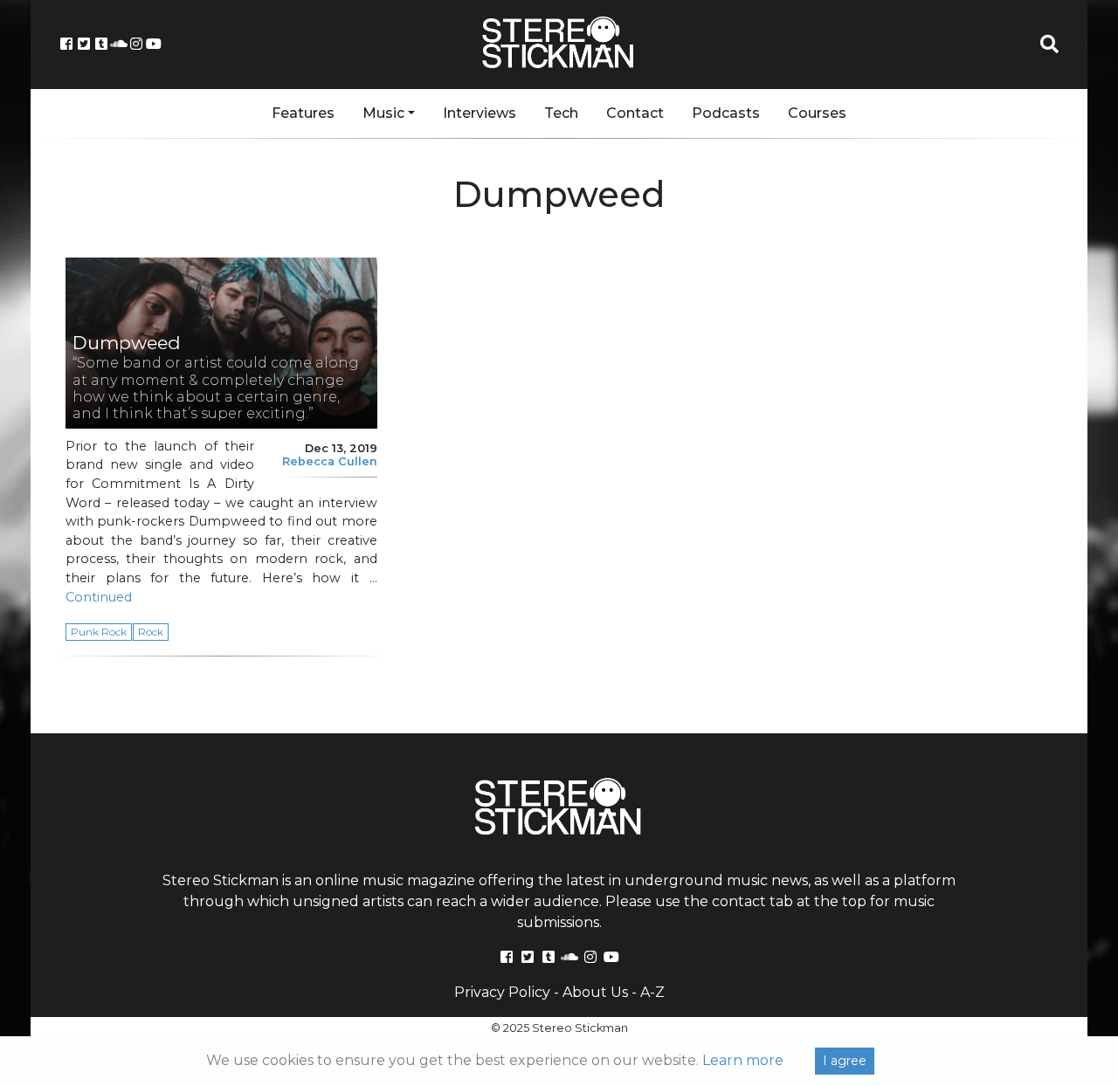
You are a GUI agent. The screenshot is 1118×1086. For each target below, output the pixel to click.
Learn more (742, 1060)
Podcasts (726, 113)
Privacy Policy (502, 992)
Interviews (479, 113)
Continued (99, 597)
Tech (561, 113)
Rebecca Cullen (329, 461)
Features (303, 113)
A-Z (652, 992)
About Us (595, 992)
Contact (635, 113)
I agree (844, 1061)
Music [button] (383, 113)
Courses (817, 113)
